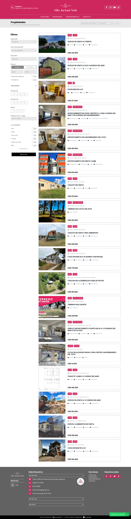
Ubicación (14, 55)
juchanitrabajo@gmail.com (41, 490)
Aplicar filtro (23, 154)
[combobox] (24, 50)
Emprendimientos (72, 17)
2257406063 (36, 486)
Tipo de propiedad (17, 47)
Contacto (87, 17)
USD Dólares (30, 67)
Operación (14, 39)
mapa (117, 23)
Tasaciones (44, 17)
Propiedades (57, 17)
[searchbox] (24, 50)
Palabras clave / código (18, 116)
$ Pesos (17, 67)
